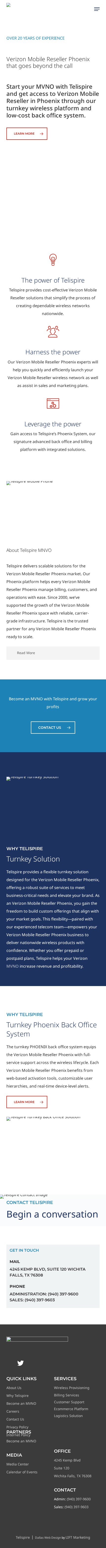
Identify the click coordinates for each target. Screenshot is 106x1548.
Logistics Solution (68, 1415)
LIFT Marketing (78, 1537)
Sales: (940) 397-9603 (32, 1300)
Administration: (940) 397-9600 (44, 1294)
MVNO (12, 966)
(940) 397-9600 (79, 1499)
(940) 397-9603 (76, 1507)
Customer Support (69, 1402)
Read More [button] (26, 652)
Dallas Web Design (48, 1537)
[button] (97, 9)
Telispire (23, 1537)
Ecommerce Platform (71, 1408)
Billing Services (66, 1395)
